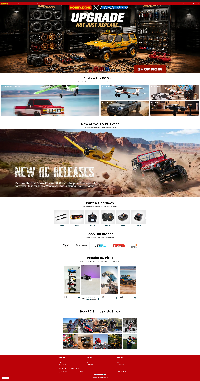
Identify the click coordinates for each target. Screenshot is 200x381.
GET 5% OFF (4, 378)
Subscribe (81, 371)
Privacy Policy (89, 366)
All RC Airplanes (119, 359)
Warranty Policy (90, 364)
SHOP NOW (103, 104)
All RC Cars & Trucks (120, 360)
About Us (60, 359)
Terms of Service (62, 366)
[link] (51, 4)
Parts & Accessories (120, 364)
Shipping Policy (90, 360)
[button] (193, 4)
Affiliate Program (62, 362)
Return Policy (89, 362)
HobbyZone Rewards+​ (63, 360)
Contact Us (89, 359)
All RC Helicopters (120, 362)
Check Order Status (62, 364)
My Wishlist (119, 366)
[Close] (7, 378)
